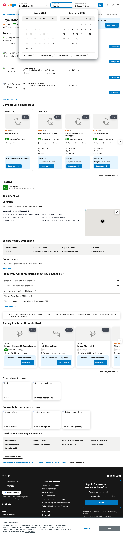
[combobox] (33, 6)
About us (5, 507)
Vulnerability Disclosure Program (54, 506)
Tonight (29, 56)
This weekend (63, 56)
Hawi (64, 463)
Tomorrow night (45, 56)
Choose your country (10, 481)
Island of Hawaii (52, 463)
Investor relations (8, 514)
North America (22, 463)
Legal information (48, 489)
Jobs (4, 511)
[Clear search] (47, 5)
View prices (115, 46)
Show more (7, 268)
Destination (23, 4)
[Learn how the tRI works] (34, 189)
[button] (17, 121)
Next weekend (81, 56)
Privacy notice (47, 492)
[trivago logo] (9, 5)
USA (32, 463)
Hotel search (7, 463)
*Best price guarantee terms (53, 499)
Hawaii (40, 463)
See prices (111, 25)
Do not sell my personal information (55, 503)
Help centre (46, 515)
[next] (93, 12)
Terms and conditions (50, 485)
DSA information (48, 496)
